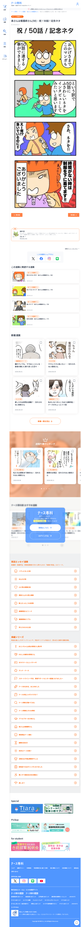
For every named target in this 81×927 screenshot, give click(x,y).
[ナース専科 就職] (32, 893)
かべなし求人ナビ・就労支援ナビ (20, 903)
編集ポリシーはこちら (71, 248)
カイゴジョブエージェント (52, 900)
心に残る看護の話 (19, 470)
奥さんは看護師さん (32, 11)
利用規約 (29, 868)
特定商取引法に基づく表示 (41, 868)
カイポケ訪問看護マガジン (50, 903)
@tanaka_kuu (23, 238)
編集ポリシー (20, 868)
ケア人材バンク (65, 900)
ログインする (43, 536)
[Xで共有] (33, 258)
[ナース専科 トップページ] (17, 863)
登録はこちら (43, 527)
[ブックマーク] (13, 271)
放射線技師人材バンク (17, 896)
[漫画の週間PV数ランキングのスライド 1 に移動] (41, 488)
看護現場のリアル (53, 399)
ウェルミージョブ (37, 900)
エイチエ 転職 (26, 900)
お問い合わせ (14, 871)
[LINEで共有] (57, 258)
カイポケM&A (15, 907)
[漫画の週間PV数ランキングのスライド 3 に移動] (46, 488)
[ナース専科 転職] (17, 893)
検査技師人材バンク (30, 896)
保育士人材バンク (35, 903)
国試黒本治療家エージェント (59, 896)
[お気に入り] (13, 236)
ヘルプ (13, 868)
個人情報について (55, 868)
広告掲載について (66, 868)
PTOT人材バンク (16, 900)
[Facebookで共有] (41, 258)
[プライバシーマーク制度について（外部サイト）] (14, 913)
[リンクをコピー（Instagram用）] (49, 258)
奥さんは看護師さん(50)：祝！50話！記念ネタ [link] (53, 11)
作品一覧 (22, 236)
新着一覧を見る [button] (44, 421)
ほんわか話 (52, 361)
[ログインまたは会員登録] (77, 4)
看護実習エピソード (21, 361)
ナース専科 (14, 11)
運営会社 (76, 868)
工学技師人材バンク (43, 896)
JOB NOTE (72, 896)
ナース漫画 (22, 11)
